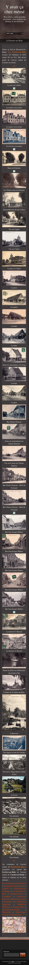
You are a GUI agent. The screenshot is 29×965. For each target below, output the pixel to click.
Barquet (11, 883)
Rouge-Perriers (18, 907)
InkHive (13, 961)
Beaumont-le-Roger (11, 886)
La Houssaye (12, 899)
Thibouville (6, 912)
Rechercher (6, 951)
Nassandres (8, 901)
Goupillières (6, 896)
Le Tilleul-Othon (15, 914)
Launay (23, 899)
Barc (4, 883)
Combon (5, 888)
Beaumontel (20, 883)
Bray (22, 886)
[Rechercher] (22, 955)
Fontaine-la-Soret (16, 893)
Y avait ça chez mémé (14, 9)
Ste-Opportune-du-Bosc (11, 909)
